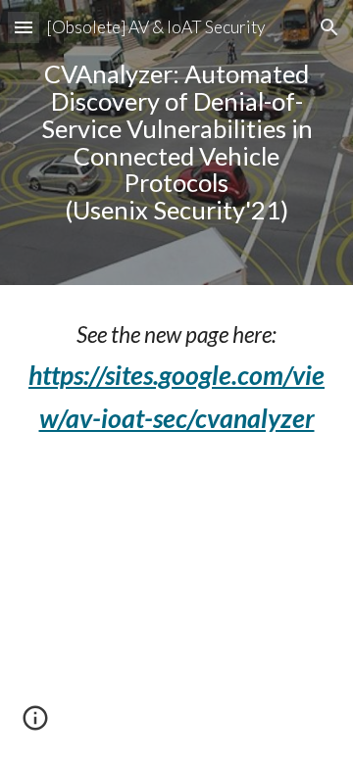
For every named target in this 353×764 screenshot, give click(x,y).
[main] (176, 142)
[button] (23, 27)
